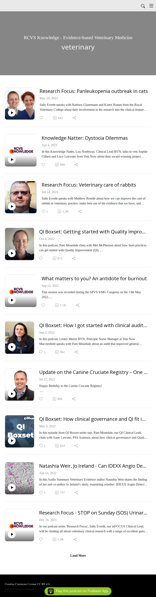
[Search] (143, 6)
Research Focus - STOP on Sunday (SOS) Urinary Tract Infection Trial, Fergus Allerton (93, 513)
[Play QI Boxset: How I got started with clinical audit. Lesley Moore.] (12, 347)
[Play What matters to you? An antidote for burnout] (12, 300)
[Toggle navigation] (151, 6)
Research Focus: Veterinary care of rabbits (89, 185)
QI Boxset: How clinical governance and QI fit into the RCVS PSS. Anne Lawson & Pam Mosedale (93, 419)
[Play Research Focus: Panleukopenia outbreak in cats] (12, 113)
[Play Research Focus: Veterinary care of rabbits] (12, 206)
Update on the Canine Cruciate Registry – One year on (93, 372)
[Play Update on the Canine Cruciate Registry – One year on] (12, 394)
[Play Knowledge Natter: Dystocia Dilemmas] (12, 159)
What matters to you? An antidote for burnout (94, 278)
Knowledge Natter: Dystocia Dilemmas (85, 138)
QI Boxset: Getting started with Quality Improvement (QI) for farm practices (93, 232)
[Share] (74, 118)
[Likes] (41, 118)
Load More (78, 555)
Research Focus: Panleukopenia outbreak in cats (94, 91)
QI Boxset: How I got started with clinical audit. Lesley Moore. (93, 325)
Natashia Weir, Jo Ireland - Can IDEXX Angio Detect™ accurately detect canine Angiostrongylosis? (93, 466)
